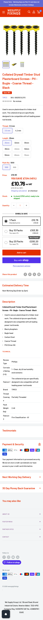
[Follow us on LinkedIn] (17, 557)
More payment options (21, 266)
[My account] (34, 12)
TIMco (4, 98)
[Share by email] (39, 274)
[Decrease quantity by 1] (13, 205)
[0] (38, 11)
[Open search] (29, 12)
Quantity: (6, 205)
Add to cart (21, 252)
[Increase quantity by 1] (26, 205)
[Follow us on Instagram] (8, 557)
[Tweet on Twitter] (34, 274)
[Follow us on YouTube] (13, 557)
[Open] (6, 614)
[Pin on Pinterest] (30, 274)
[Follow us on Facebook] (4, 557)
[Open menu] (3, 12)
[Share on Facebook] (25, 274)
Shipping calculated (19, 191)
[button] (21, 221)
